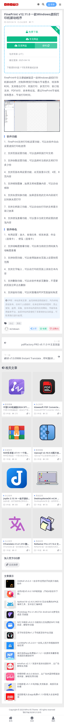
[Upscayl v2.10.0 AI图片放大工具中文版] (47, 432)
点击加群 (13, 564)
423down (14, 328)
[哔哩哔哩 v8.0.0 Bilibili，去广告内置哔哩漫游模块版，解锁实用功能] (10, 676)
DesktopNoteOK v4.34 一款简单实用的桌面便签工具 (46, 499)
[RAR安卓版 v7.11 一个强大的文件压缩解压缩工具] (16, 432)
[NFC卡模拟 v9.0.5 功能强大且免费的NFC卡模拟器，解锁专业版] (10, 625)
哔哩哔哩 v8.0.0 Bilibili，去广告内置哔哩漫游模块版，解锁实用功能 (38, 675)
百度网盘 (22, 45)
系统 (19, 323)
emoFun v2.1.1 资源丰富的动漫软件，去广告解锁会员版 (38, 664)
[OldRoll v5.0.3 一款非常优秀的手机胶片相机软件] (10, 584)
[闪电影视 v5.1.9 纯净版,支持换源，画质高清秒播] (10, 687)
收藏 (45, 329)
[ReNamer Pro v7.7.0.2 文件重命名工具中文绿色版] (47, 523)
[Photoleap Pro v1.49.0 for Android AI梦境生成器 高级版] (10, 615)
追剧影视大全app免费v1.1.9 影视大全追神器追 (38, 695)
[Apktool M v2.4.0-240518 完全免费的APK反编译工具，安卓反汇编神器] (10, 604)
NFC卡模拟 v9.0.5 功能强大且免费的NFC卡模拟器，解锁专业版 (38, 623)
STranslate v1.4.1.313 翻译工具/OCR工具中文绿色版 (16, 545)
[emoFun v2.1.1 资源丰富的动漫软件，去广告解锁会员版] (10, 666)
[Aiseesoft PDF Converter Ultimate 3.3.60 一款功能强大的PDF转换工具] (47, 387)
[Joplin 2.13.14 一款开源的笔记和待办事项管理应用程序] (16, 478)
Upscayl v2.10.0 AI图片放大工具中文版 (46, 454)
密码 (44, 45)
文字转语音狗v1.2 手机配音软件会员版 (35, 632)
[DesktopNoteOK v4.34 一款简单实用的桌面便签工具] (47, 478)
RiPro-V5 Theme (31, 709)
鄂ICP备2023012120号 (32, 712)
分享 (35, 329)
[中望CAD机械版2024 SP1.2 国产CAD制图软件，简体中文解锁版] (16, 387)
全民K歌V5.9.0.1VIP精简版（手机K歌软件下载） (37, 592)
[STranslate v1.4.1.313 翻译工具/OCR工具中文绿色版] (16, 523)
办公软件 (23, 22)
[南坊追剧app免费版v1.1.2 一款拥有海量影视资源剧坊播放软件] (10, 656)
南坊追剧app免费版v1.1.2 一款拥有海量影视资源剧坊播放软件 (38, 654)
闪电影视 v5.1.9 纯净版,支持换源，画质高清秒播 (37, 685)
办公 (11, 323)
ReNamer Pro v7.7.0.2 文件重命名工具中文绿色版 (46, 545)
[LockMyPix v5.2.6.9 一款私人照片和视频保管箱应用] (10, 646)
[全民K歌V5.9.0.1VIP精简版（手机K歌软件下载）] (10, 594)
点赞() (55, 329)
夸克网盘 (33, 39)
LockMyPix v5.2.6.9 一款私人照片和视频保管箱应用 (38, 644)
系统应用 (39, 495)
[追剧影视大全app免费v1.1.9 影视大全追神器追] (10, 697)
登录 (52, 4)
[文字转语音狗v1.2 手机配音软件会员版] (10, 635)
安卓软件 (8, 450)
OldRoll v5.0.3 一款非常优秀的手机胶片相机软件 (38, 582)
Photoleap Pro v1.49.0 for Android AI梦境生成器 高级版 (38, 613)
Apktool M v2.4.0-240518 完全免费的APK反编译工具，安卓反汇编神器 (37, 603)
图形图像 (8, 404)
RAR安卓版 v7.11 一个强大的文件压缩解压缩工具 (16, 454)
